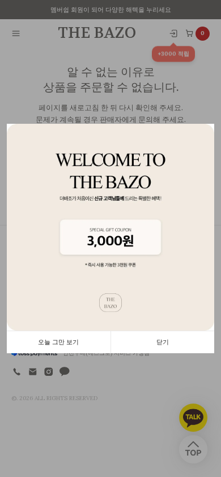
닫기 (162, 342)
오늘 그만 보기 (58, 342)
